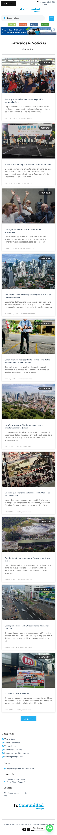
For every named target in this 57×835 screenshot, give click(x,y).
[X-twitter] (33, 829)
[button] (51, 18)
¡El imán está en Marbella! (17, 693)
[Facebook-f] (24, 829)
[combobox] (23, 18)
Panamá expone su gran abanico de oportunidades (28, 164)
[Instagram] (28, 829)
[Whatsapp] (49, 828)
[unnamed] (28, 34)
